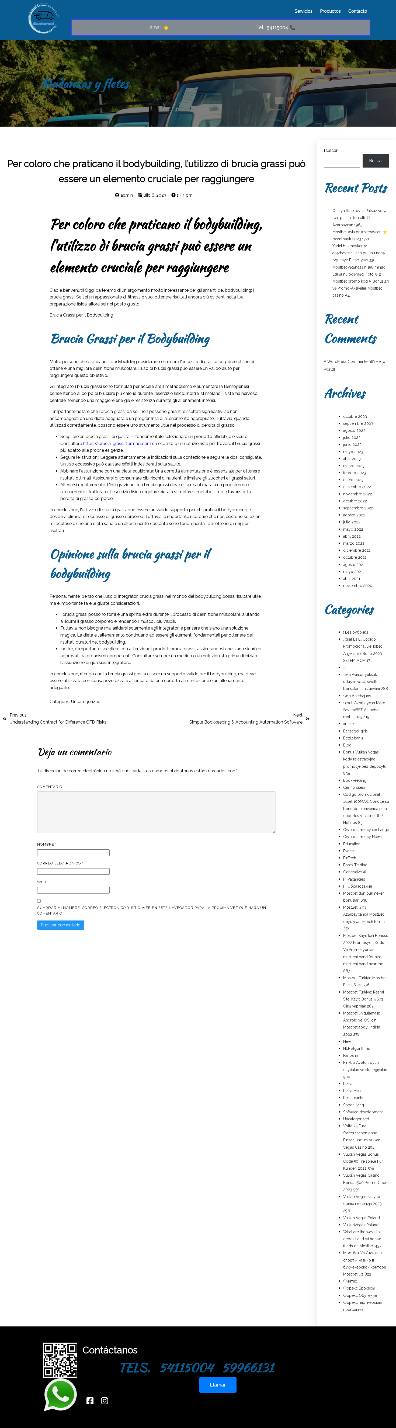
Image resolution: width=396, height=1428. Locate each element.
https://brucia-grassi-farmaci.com (117, 443)
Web (41, 882)
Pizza (347, 1084)
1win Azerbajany (357, 696)
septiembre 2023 (358, 423)
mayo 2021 (353, 571)
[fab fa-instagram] (104, 1400)
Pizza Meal (352, 1091)
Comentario (51, 787)
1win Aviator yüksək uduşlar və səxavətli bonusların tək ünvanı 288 (365, 681)
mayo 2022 (353, 529)
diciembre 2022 (357, 487)
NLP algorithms (356, 1048)
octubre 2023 (355, 416)
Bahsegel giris (355, 731)
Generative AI (354, 872)
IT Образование (357, 886)
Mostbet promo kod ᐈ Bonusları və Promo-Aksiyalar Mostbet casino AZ (360, 288)
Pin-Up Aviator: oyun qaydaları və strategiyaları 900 (365, 1069)
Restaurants (353, 1098)
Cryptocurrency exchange (366, 830)
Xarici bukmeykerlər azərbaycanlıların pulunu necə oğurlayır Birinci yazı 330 (358, 253)
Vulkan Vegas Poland (361, 1218)
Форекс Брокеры (359, 1288)
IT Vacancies (354, 879)
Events (349, 851)
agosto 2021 (354, 564)
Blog (347, 745)
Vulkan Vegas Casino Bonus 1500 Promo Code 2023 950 (365, 1182)
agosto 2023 (354, 430)
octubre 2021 (354, 557)
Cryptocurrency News (362, 837)
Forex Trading (355, 865)
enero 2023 (353, 480)
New (347, 1041)
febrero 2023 (354, 473)
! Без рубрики (355, 632)
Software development (363, 1112)
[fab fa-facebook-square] (90, 1400)
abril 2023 (352, 459)
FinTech (349, 858)
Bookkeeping (354, 780)
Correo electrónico (60, 863)
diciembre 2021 (356, 550)
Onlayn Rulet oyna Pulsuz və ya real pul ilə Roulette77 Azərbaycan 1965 (359, 218)
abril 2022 (352, 536)
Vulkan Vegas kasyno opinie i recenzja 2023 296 (362, 1203)
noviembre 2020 (357, 585)
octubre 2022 (355, 501)
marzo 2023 (353, 466)
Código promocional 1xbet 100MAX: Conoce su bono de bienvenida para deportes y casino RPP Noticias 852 (366, 808)
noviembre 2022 (357, 494)
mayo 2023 (353, 452)
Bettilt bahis (353, 738)
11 (344, 667)
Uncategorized (85, 701)
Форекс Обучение (360, 1295)
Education (351, 844)
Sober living (353, 1105)
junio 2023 (352, 444)
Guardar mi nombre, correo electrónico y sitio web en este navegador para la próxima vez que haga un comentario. (151, 910)
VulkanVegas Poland (360, 1225)
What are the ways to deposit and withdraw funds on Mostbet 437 (362, 1239)
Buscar (331, 150)
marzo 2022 (353, 543)
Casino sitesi (354, 787)
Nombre (47, 844)
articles (349, 724)
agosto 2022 (354, 515)
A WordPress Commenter (346, 361)
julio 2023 (351, 437)
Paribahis (351, 1055)
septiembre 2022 (358, 508)
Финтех (350, 1281)
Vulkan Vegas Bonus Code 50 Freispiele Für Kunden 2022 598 (363, 1161)
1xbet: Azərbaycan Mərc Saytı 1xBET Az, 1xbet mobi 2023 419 (364, 710)
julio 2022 (351, 522)
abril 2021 (351, 578)
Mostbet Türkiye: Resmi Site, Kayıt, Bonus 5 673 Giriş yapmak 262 (363, 999)
